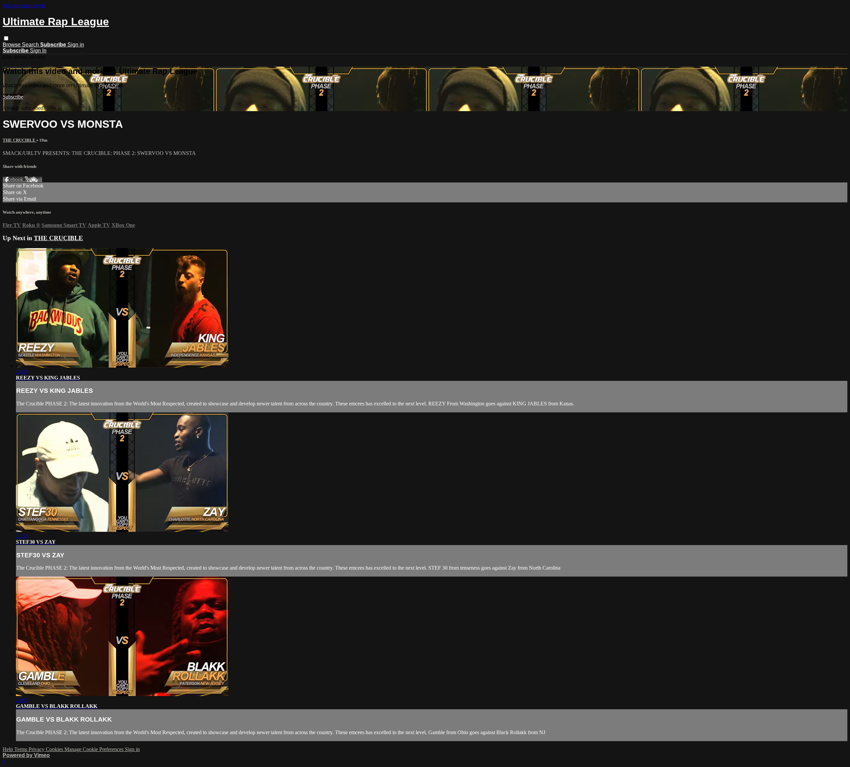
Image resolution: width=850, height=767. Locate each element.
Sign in (75, 44)
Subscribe (13, 97)
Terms (21, 749)
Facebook (14, 179)
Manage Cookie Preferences (94, 749)
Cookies (55, 749)
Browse (12, 44)
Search (31, 44)
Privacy (37, 749)
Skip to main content (24, 5)
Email (36, 179)
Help (8, 749)
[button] (6, 38)
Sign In (38, 50)
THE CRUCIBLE (20, 140)
